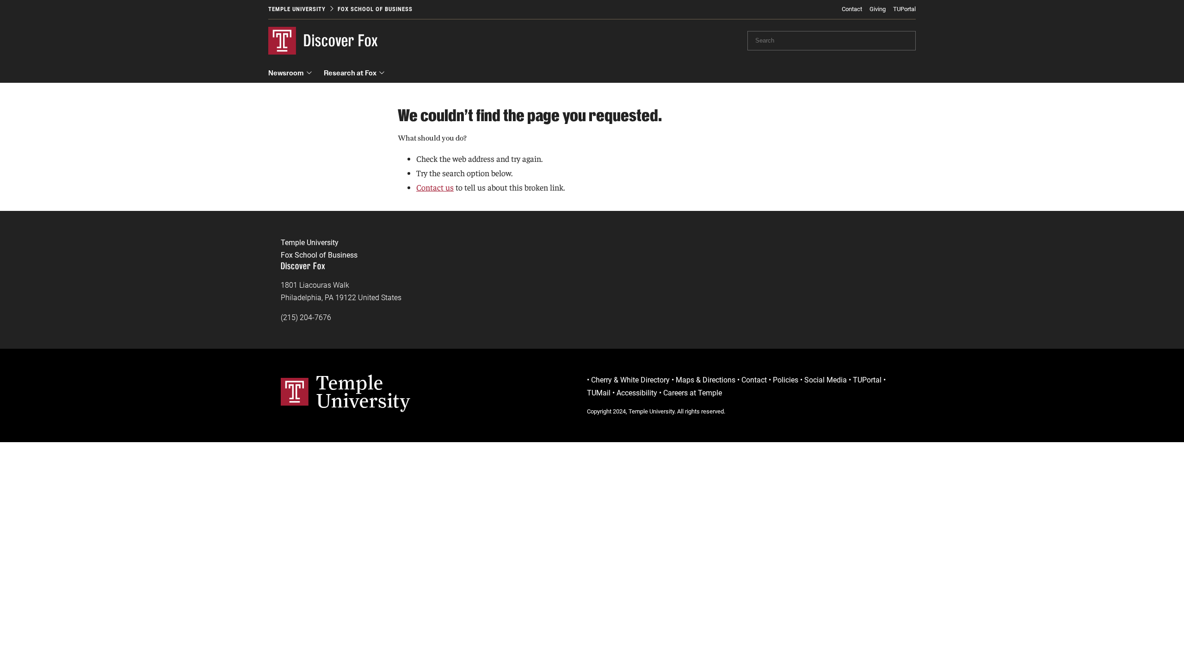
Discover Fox (340, 40)
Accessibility (637, 392)
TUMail (598, 392)
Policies (785, 380)
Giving (878, 9)
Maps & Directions (705, 380)
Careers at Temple (692, 392)
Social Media (825, 380)
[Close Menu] (864, 88)
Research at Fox (350, 72)
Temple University (297, 9)
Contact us (435, 187)
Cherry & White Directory (630, 380)
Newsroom (286, 72)
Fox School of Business (375, 9)
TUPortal (904, 9)
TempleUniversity (363, 391)
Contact (852, 9)
